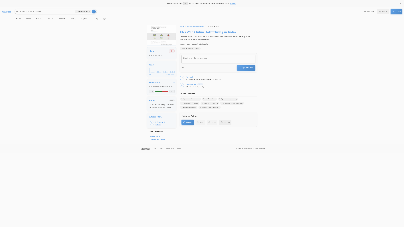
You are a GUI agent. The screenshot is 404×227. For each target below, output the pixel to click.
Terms (168, 148)
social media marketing (211, 103)
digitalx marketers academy (191, 99)
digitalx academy (210, 99)
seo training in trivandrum (190, 103)
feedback (233, 3)
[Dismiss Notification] (400, 3)
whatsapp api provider (189, 107)
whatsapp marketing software (210, 107)
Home (182, 26)
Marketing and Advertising (195, 26)
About (155, 148)
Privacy (161, 148)
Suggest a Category (157, 139)
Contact (178, 148)
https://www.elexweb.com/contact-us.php (194, 44)
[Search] (94, 11)
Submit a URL (155, 137)
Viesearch (6, 11)
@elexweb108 (191, 84)
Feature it (169, 105)
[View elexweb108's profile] (182, 85)
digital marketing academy (229, 99)
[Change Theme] (105, 19)
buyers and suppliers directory (190, 48)
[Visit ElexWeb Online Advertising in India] (161, 35)
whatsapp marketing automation (233, 103)
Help (172, 148)
